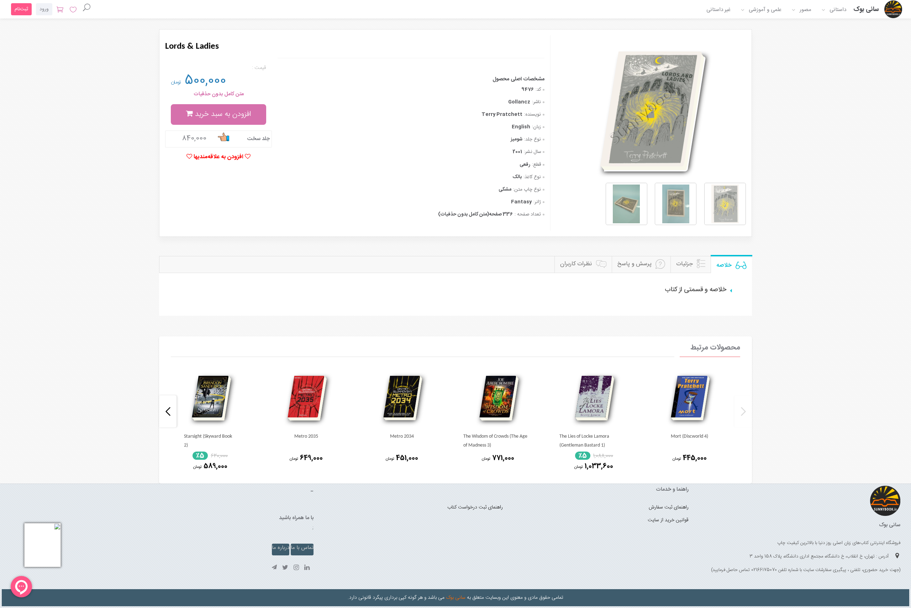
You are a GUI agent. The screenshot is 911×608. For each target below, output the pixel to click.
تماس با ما (302, 548)
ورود (44, 9)
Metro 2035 (306, 436)
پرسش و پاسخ (634, 264)
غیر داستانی (718, 9)
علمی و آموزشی (765, 9)
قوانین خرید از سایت (668, 520)
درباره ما (280, 548)
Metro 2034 (402, 436)
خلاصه (724, 265)
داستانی (838, 9)
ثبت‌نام (21, 9)
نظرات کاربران (576, 264)
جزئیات (684, 264)
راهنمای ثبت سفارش (669, 507)
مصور (805, 9)
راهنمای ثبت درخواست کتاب (475, 507)
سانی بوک (454, 597)
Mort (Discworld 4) (689, 436)
